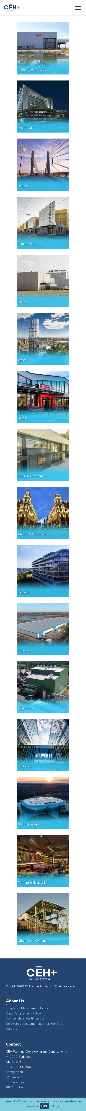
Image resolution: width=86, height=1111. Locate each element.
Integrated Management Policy (27, 1008)
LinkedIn (16, 1077)
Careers (11, 1029)
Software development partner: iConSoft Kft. (37, 1024)
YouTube (17, 1087)
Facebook (18, 1082)
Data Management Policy (23, 1013)
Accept (44, 1106)
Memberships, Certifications (25, 1018)
